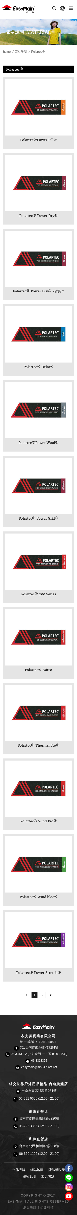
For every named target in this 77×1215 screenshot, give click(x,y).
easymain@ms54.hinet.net (39, 1067)
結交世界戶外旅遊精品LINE (69, 1177)
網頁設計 (30, 1207)
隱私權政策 (56, 1170)
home (7, 51)
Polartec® (14, 69)
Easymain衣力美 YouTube (69, 1196)
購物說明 (29, 1176)
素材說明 (21, 51)
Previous (26, 995)
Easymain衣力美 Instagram (69, 1187)
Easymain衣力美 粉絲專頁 (69, 1168)
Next (51, 995)
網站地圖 (37, 1170)
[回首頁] (18, 8)
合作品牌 (18, 1170)
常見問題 (47, 1176)
